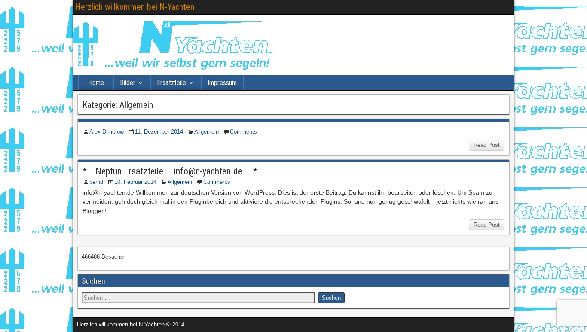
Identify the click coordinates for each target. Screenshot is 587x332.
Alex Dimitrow (106, 131)
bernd (96, 182)
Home (96, 83)
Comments (243, 131)
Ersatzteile (171, 83)
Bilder (127, 83)
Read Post (487, 145)
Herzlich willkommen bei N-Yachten (134, 7)
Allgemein (206, 131)
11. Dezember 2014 (159, 131)
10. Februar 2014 (135, 182)
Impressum (222, 83)
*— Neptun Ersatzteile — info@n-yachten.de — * (170, 171)
